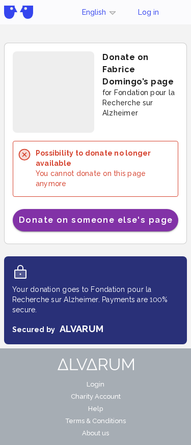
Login (95, 384)
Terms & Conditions (95, 421)
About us (95, 433)
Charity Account (96, 396)
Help (95, 408)
